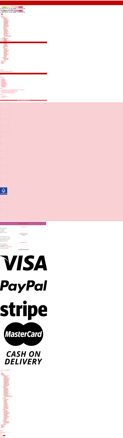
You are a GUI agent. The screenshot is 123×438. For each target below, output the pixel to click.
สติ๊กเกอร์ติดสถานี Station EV (8, 36)
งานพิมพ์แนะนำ (4, 27)
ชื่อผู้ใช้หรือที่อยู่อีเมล (3, 432)
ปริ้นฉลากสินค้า (6, 399)
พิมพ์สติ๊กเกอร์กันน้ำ (6, 45)
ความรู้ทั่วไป (2, 95)
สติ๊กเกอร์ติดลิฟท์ (5, 32)
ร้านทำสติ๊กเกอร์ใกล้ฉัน (6, 416)
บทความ (2, 61)
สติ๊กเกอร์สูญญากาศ (6, 29)
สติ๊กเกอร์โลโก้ (5, 52)
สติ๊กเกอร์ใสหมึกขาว (6, 22)
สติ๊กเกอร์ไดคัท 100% (6, 31)
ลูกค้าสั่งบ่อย (4, 47)
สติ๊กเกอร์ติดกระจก (3, 85)
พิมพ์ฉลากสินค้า (5, 19)
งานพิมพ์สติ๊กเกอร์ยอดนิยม (6, 375)
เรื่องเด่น (2, 97)
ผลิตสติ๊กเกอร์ (5, 55)
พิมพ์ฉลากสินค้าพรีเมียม (6, 50)
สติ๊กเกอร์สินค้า (5, 49)
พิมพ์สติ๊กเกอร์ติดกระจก (6, 21)
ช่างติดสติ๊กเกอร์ (5, 53)
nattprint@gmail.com (4, 243)
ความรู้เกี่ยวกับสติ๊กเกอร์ (4, 96)
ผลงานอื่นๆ (4, 37)
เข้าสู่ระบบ (4, 435)
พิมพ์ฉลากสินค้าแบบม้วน (4, 84)
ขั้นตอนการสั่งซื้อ (3, 424)
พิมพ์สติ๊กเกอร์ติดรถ (6, 20)
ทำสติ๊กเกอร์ (5, 41)
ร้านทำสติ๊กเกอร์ (5, 42)
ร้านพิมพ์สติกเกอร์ (6, 405)
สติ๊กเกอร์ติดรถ (5, 43)
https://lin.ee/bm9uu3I (9, 246)
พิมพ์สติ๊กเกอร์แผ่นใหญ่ (6, 25)
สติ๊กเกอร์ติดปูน (5, 44)
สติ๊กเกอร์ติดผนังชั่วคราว (7, 422)
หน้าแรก (2, 15)
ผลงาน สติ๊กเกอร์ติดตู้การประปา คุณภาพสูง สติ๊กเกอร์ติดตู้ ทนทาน (9, 90)
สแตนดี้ (5, 397)
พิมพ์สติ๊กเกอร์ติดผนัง (6, 58)
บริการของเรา (3, 17)
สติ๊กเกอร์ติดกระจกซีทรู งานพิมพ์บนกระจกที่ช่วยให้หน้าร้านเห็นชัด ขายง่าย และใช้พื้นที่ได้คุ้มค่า (13, 89)
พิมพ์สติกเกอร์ (5, 401)
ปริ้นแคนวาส (5, 56)
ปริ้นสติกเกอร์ (5, 48)
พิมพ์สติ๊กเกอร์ (5, 18)
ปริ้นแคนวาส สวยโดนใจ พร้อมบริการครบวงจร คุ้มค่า (7, 92)
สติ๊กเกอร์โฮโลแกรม (6, 59)
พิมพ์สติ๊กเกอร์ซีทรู (6, 30)
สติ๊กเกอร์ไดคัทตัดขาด (6, 413)
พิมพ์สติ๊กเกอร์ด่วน (6, 54)
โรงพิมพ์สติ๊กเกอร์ (6, 51)
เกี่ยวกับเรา (2, 16)
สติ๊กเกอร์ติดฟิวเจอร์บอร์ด (6, 33)
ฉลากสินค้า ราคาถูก (6, 38)
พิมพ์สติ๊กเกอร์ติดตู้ (6, 23)
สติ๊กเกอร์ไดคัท (5, 28)
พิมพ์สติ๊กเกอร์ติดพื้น (3, 83)
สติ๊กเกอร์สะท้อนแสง (6, 26)
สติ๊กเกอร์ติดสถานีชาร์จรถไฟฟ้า (7, 35)
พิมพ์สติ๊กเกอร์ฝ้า (6, 391)
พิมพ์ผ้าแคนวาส (5, 34)
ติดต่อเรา (2, 63)
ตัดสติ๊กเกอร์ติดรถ (6, 386)
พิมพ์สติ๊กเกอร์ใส (6, 389)
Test (4, 60)
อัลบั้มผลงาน (3, 62)
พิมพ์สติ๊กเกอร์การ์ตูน (6, 383)
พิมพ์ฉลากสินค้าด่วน (6, 408)
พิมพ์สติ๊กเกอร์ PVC (6, 24)
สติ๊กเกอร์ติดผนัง (5, 46)
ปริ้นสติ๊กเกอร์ (5, 39)
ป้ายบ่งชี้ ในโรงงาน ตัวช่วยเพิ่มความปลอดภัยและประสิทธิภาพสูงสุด (9, 91)
